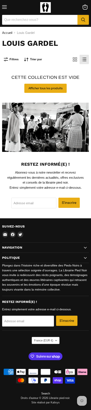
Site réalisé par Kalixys (45, 402)
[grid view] (75, 59)
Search (45, 393)
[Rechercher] (83, 20)
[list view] (84, 59)
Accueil (7, 33)
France (43, 340)
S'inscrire (69, 203)
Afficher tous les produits (45, 88)
